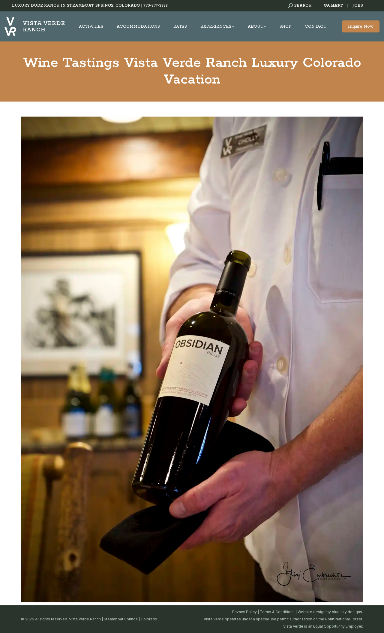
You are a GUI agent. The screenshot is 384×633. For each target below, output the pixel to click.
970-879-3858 (155, 5)
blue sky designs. (347, 612)
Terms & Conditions (277, 612)
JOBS (357, 5)
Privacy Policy (244, 612)
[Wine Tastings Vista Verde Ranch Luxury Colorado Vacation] (192, 359)
